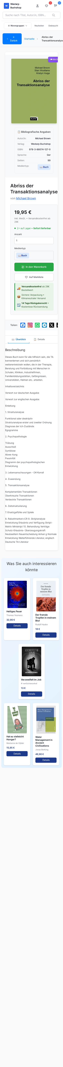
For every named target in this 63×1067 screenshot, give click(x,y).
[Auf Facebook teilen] (22, 325)
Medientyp (20, 248)
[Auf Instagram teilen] (30, 325)
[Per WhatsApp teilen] (37, 325)
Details (17, 625)
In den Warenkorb (36, 266)
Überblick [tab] (19, 339)
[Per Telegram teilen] (44, 325)
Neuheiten (39, 25)
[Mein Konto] (38, 6)
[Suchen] (53, 15)
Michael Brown (26, 198)
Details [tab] (39, 339)
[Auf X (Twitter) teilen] (51, 325)
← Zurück (13, 39)
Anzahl (18, 234)
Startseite (29, 38)
